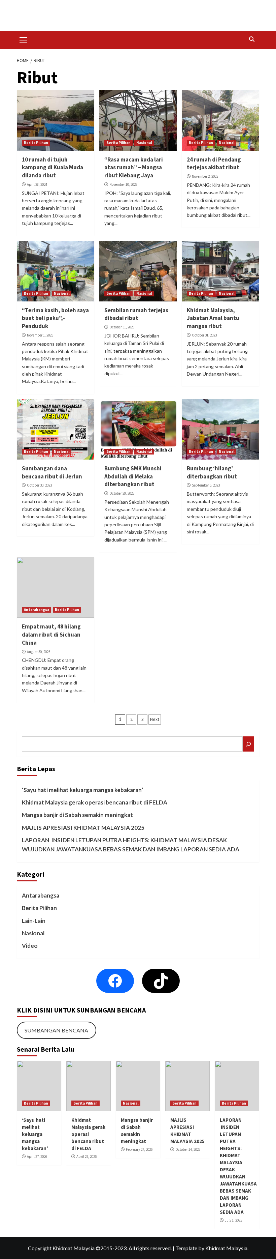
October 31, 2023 (121, 327)
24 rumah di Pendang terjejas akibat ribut (214, 163)
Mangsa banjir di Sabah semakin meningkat (77, 814)
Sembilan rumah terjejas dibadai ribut (136, 314)
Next (154, 719)
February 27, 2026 (139, 1149)
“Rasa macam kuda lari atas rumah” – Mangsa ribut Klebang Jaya (133, 167)
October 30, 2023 (39, 485)
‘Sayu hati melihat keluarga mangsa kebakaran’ (82, 789)
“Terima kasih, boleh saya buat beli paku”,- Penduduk (55, 318)
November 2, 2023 (205, 176)
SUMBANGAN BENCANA (56, 1030)
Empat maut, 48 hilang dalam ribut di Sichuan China (51, 634)
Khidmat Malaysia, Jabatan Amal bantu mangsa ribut (213, 318)
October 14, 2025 (187, 1149)
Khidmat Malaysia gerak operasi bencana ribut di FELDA (94, 802)
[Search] (251, 39)
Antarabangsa (36, 609)
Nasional (144, 142)
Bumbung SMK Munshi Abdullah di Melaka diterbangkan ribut (133, 476)
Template (186, 1248)
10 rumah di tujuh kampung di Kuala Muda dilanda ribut (52, 167)
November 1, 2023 (40, 335)
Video (30, 945)
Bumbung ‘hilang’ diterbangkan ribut (212, 472)
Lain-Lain (33, 920)
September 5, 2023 (206, 485)
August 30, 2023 (38, 651)
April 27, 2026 (37, 1156)
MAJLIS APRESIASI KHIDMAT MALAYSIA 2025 (83, 827)
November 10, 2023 (123, 184)
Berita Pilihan (36, 142)
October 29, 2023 (121, 493)
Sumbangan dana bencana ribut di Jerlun (52, 472)
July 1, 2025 (233, 1220)
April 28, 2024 (37, 184)
